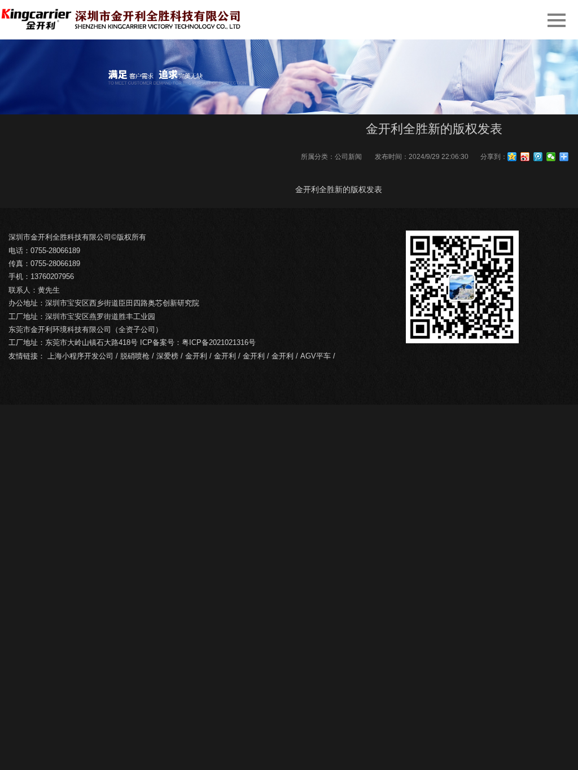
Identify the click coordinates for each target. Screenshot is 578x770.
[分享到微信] (551, 156)
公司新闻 (348, 157)
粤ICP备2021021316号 (219, 342)
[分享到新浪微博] (525, 156)
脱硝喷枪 (135, 356)
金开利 (196, 356)
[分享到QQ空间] (512, 156)
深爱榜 (167, 356)
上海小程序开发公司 (80, 356)
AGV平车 (315, 356)
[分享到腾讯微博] (538, 156)
